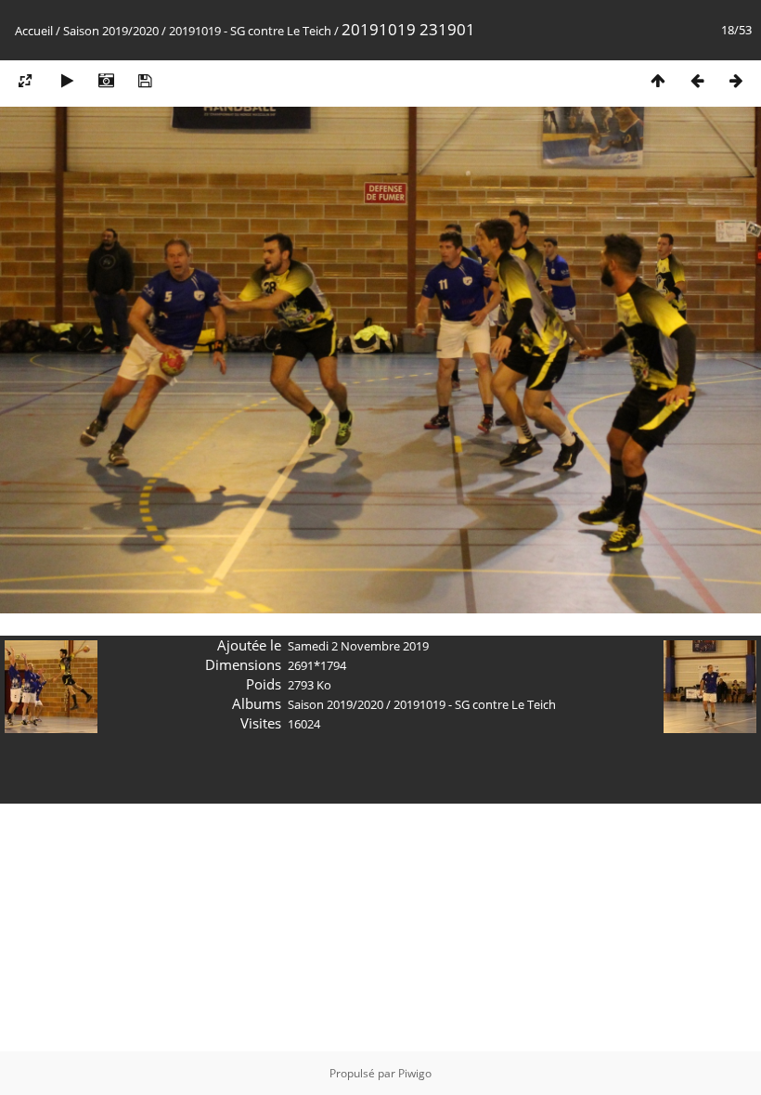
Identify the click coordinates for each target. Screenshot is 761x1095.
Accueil (34, 30)
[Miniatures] (657, 80)
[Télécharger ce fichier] (144, 80)
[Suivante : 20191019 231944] (735, 80)
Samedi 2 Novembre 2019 (358, 646)
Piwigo (415, 1073)
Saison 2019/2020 (111, 30)
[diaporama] (66, 80)
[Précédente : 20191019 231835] (696, 80)
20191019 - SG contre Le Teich (250, 30)
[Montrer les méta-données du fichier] (105, 80)
